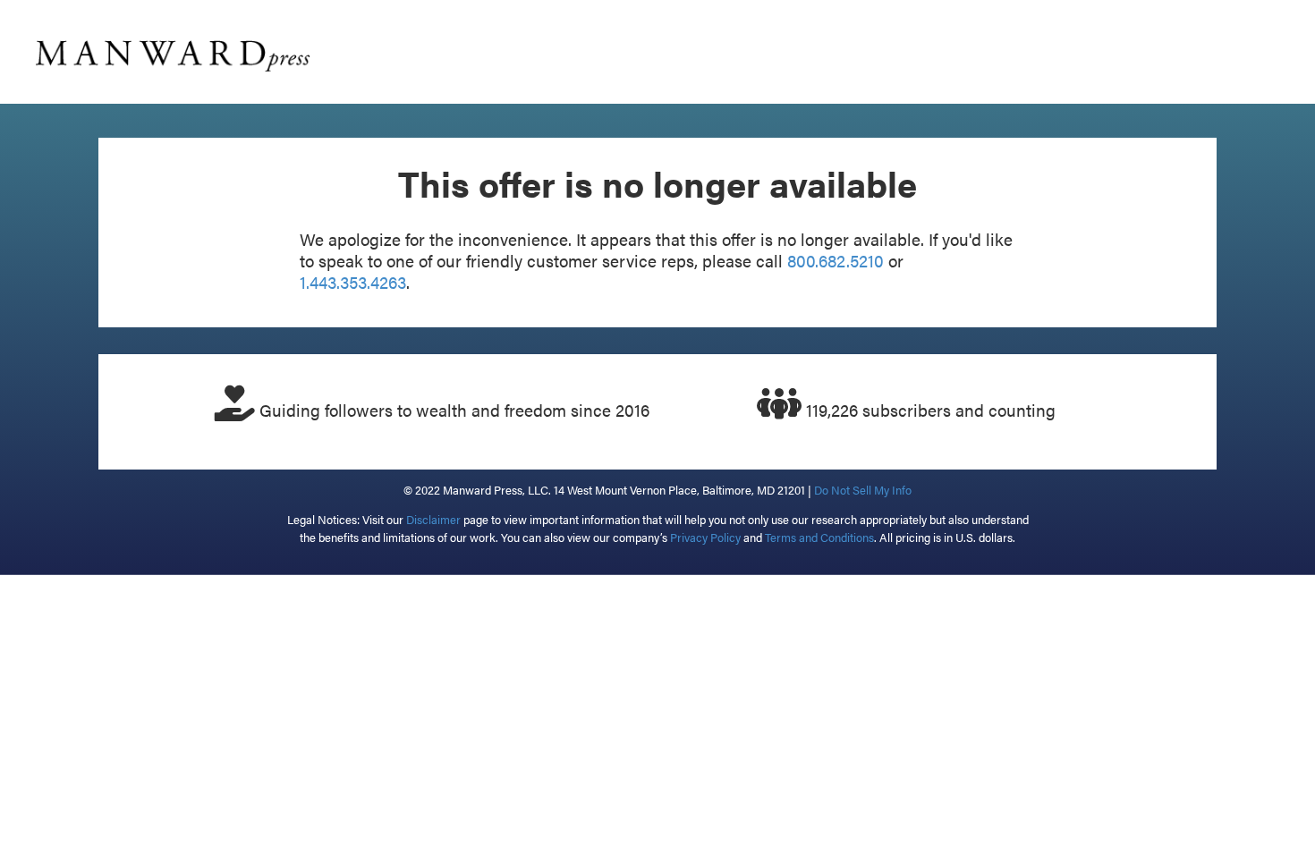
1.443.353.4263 (353, 282)
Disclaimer (433, 519)
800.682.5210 (835, 261)
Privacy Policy (705, 537)
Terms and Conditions (819, 537)
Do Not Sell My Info (863, 489)
